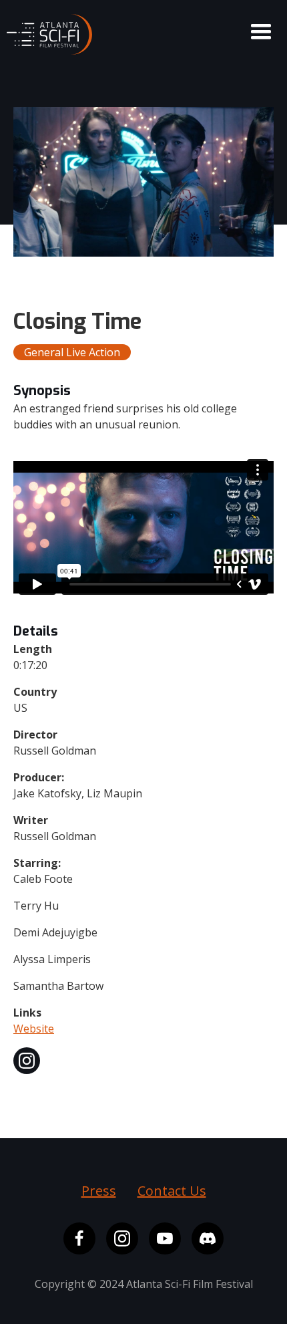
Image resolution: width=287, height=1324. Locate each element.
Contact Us (171, 1191)
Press (98, 1191)
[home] (46, 30)
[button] (261, 32)
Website (33, 1028)
